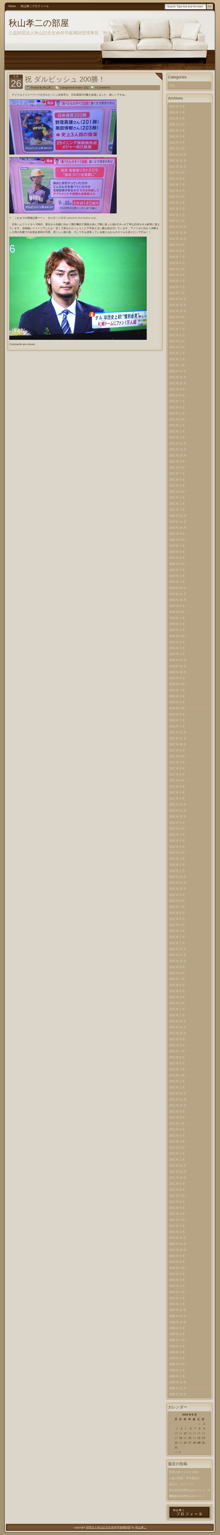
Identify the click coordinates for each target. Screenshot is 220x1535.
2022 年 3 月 (177, 425)
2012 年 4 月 (177, 1141)
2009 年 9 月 (177, 1328)
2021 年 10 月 (177, 455)
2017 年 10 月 (177, 744)
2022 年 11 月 (177, 377)
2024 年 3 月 (177, 281)
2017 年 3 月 (177, 786)
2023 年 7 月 (177, 329)
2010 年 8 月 (177, 1262)
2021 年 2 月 (177, 503)
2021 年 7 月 (177, 473)
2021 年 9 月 (177, 461)
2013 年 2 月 (177, 1081)
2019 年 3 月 (177, 642)
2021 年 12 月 (177, 443)
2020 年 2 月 (177, 576)
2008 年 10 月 (177, 1394)
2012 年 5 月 (177, 1135)
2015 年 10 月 (177, 888)
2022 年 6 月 (177, 407)
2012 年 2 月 (177, 1153)
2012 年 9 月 (177, 1111)
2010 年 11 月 (177, 1243)
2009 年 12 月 (177, 1310)
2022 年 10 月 (177, 383)
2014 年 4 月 (177, 997)
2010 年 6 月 (177, 1274)
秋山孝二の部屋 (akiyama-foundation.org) (72, 217)
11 (180, 1433)
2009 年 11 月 (177, 1316)
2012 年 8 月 (177, 1117)
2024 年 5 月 (177, 269)
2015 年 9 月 (177, 894)
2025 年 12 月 (177, 154)
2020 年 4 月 (177, 563)
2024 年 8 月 (177, 251)
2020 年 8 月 (177, 539)
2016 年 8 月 (177, 828)
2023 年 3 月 (177, 353)
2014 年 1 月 (177, 1015)
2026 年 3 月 (177, 136)
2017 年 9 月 (177, 750)
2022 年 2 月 (177, 431)
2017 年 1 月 (177, 798)
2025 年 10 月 (177, 166)
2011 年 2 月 (177, 1225)
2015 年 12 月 (177, 876)
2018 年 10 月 (177, 672)
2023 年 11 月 (177, 305)
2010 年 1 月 (177, 1304)
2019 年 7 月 (177, 618)
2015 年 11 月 (177, 882)
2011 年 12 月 (177, 1165)
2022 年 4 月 (177, 419)
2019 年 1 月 (177, 654)
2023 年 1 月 (177, 365)
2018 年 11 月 (177, 666)
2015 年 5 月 (177, 919)
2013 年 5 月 (177, 1063)
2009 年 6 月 (177, 1346)
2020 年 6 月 (177, 551)
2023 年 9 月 (177, 317)
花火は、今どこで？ (181, 1484)
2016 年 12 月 (177, 804)
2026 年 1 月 (177, 148)
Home (12, 6)
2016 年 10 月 (177, 816)
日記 (86, 87)
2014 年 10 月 (177, 961)
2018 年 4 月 (177, 708)
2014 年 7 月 (177, 979)
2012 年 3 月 (177, 1147)
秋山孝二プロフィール (35, 6)
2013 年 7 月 (177, 1051)
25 (180, 1442)
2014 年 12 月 (177, 949)
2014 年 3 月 (177, 1003)
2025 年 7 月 (177, 184)
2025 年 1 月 (177, 220)
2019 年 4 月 (177, 636)
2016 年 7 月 (177, 834)
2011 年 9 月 (177, 1183)
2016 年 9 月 (177, 822)
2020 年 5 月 (177, 557)
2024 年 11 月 (177, 232)
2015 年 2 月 (177, 937)
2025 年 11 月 (177, 160)
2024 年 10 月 (177, 239)
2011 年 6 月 (177, 1201)
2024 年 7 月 (177, 257)
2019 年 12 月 (177, 588)
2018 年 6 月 (177, 696)
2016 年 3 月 (177, 858)
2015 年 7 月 (177, 906)
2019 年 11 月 (177, 594)
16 (203, 1433)
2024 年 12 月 (177, 226)
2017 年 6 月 (177, 768)
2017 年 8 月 (177, 756)
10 (176, 1433)
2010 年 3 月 (177, 1292)
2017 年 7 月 (177, 762)
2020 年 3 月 (177, 569)
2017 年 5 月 (177, 774)
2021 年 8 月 (177, 467)
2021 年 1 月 (177, 509)
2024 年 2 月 (177, 287)
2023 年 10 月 (177, 311)
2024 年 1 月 (177, 293)
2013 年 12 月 (177, 1021)
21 (194, 1438)
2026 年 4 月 (177, 130)
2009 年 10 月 (177, 1322)
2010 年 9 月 (177, 1256)
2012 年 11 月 (177, 1099)
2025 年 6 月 (177, 190)
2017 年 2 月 (177, 792)
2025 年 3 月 (177, 208)
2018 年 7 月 (177, 690)
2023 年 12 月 (177, 299)
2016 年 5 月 (177, 846)
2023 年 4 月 (177, 347)
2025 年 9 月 (177, 172)
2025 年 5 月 (177, 196)
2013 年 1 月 (177, 1087)
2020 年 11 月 (177, 521)
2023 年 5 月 (177, 341)
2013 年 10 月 (177, 1033)
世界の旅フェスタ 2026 (183, 1472)
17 (176, 1438)
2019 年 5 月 (177, 630)
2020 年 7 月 (177, 545)
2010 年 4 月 (177, 1286)
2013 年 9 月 (177, 1039)
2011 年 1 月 (177, 1231)
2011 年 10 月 (177, 1177)
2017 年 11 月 (177, 738)
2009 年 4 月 (177, 1358)
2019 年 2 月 (177, 648)
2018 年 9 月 (177, 678)
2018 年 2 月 (177, 720)
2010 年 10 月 (177, 1250)
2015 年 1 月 (177, 943)
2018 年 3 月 (177, 714)
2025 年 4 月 (177, 202)
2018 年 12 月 (177, 660)
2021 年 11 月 (177, 449)
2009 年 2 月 (177, 1370)
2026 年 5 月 (177, 124)
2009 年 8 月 (177, 1334)
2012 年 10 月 (177, 1105)
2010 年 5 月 (177, 1280)
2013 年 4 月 (177, 1069)
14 (194, 1433)
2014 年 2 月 (177, 1009)
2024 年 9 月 (177, 245)
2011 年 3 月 (177, 1219)
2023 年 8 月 (177, 323)
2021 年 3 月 (177, 497)
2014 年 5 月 (177, 991)
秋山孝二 (141, 1527)
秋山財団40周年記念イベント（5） (187, 1497)
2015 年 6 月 (177, 913)
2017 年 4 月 (177, 780)
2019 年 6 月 (177, 624)
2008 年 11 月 (177, 1388)
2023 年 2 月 (177, 359)
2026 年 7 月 (177, 112)
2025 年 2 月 (177, 214)
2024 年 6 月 (177, 263)
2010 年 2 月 (177, 1298)
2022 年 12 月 (177, 371)
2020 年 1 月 (177, 582)
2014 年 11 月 (177, 955)
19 (185, 1438)
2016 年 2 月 (177, 864)
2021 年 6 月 (177, 479)
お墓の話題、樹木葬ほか (184, 1478)
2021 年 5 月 (177, 485)
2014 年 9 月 (177, 967)
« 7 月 (177, 1452)
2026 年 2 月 (177, 142)
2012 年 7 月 (177, 1123)
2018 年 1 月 (177, 726)
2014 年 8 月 (177, 973)
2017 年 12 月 (177, 732)
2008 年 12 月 (177, 1382)
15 (198, 1433)
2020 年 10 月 (177, 527)
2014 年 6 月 (177, 985)
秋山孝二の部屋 (39, 23)
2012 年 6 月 (177, 1129)
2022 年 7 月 (177, 401)
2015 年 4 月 (177, 925)
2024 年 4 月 (177, 275)
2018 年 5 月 (177, 702)
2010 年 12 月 (177, 1237)
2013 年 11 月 (177, 1027)
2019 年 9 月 (177, 606)
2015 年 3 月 (177, 931)
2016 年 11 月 (177, 810)
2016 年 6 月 (177, 840)
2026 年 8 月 (177, 106)
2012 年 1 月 (177, 1159)
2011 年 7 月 (177, 1195)
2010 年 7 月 (177, 1268)
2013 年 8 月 (177, 1045)
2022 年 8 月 (177, 395)
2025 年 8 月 (177, 178)
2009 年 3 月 (177, 1364)
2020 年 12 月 (177, 515)
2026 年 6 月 (177, 118)
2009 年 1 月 (177, 1376)
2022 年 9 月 (177, 389)
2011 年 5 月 (177, 1207)
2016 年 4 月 (177, 852)
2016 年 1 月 (177, 870)
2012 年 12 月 (177, 1093)
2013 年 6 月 (177, 1057)
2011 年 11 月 (177, 1171)
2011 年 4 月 (177, 1213)
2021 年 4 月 (177, 491)
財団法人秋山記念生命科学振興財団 (108, 1527)
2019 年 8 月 (177, 612)
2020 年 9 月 (177, 533)
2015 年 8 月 (177, 900)
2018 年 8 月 (177, 684)
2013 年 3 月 (177, 1075)
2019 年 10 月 (177, 600)
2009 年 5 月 (177, 1352)
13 (189, 1433)
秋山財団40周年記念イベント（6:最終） (190, 1491)
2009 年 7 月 (177, 1340)
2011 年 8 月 (177, 1189)
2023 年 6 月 (177, 335)
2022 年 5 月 (177, 413)
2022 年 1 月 (177, 437)
